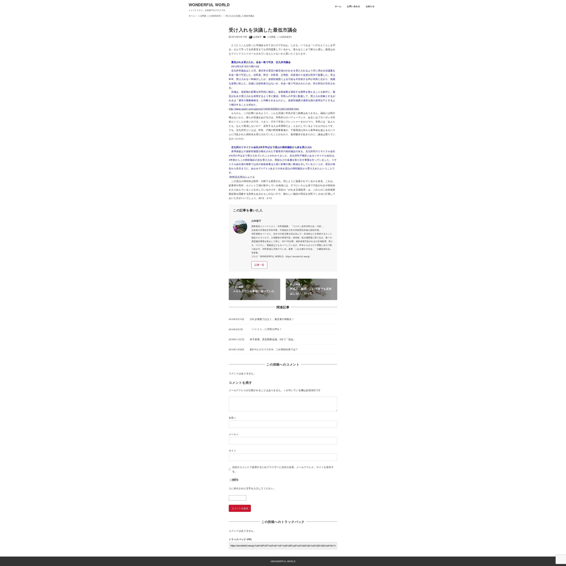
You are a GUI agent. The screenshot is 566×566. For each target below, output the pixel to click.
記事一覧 (259, 264)
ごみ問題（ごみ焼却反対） (280, 36)
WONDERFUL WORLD (209, 4)
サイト (232, 450)
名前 (232, 417)
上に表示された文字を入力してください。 (252, 488)
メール (233, 434)
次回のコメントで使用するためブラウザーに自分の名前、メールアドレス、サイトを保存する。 (283, 469)
